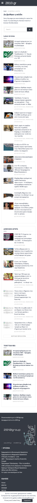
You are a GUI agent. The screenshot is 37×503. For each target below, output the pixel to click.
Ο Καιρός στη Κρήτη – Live (10, 457)
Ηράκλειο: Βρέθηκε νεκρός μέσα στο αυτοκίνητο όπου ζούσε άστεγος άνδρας (23, 90)
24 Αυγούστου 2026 (20, 270)
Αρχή (5, 11)
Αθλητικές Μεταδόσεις (9, 470)
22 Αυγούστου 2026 (20, 331)
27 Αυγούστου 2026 (20, 153)
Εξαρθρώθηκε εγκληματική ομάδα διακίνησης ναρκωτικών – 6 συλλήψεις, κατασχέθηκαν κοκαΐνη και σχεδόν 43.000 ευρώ (23, 182)
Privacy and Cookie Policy (12, 500)
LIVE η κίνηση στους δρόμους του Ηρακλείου (16, 465)
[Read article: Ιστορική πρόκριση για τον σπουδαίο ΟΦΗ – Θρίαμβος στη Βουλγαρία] (8, 44)
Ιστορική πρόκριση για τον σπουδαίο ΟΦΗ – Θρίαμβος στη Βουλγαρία (23, 43)
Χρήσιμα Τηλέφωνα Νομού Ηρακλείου (14, 468)
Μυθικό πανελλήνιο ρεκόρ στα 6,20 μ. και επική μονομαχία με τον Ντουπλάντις (23, 376)
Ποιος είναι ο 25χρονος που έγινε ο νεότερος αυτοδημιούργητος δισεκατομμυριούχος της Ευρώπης (23, 295)
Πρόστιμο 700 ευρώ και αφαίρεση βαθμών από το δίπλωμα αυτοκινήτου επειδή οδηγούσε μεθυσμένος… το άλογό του (23, 278)
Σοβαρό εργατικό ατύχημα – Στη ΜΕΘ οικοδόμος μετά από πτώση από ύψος (23, 115)
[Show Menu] (2, 3)
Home (3, 483)
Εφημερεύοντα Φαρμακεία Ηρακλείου (14, 454)
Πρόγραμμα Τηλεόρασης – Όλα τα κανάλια (15, 463)
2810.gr (10, 3)
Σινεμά (3, 461)
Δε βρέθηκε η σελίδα (14, 11)
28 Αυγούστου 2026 (20, 48)
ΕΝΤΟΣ (3, 490)
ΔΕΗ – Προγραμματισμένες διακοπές (14, 459)
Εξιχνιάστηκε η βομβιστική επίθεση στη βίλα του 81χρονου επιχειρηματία (23, 79)
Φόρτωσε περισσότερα (18, 336)
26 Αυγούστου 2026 (20, 257)
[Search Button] (29, 29)
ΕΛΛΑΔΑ (4, 488)
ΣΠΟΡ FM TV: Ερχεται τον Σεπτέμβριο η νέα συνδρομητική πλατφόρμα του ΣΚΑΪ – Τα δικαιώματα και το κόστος (23, 238)
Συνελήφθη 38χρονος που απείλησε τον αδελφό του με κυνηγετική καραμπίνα (23, 195)
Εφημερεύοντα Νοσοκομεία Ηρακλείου (14, 452)
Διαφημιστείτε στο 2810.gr (10, 420)
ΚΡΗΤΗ (3, 485)
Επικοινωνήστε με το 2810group (12, 417)
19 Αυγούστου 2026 (20, 245)
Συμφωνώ (27, 500)
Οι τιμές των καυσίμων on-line (11, 472)
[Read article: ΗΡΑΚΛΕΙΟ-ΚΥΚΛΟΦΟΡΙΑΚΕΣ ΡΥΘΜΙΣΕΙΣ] (8, 159)
